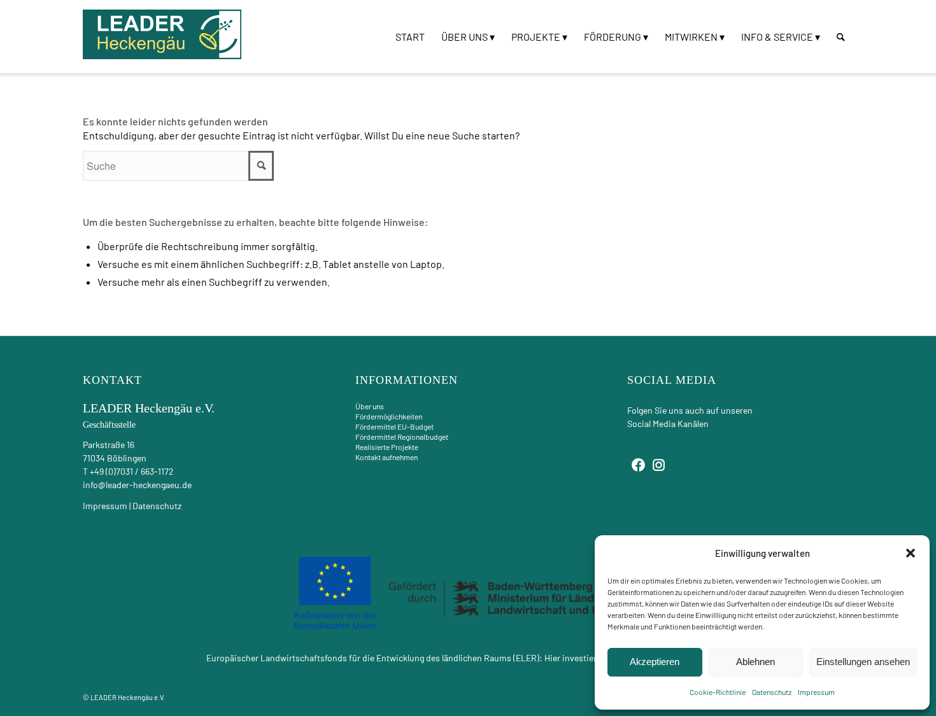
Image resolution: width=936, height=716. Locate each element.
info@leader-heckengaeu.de (137, 484)
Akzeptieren (654, 661)
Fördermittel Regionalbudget (401, 436)
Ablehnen (755, 661)
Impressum (816, 691)
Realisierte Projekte (386, 446)
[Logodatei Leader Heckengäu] (162, 34)
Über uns (369, 406)
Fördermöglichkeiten (388, 416)
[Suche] (840, 36)
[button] (910, 553)
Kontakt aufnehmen (386, 457)
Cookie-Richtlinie (718, 691)
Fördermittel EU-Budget (394, 426)
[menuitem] (410, 36)
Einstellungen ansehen (863, 661)
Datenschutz (771, 691)
